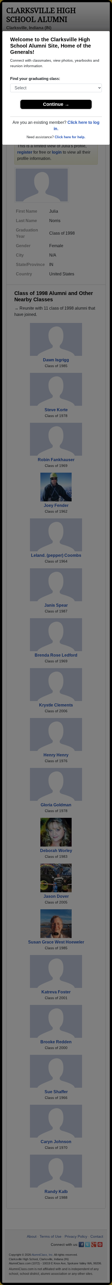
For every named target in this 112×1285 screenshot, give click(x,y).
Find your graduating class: (35, 78)
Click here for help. (70, 137)
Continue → (56, 104)
